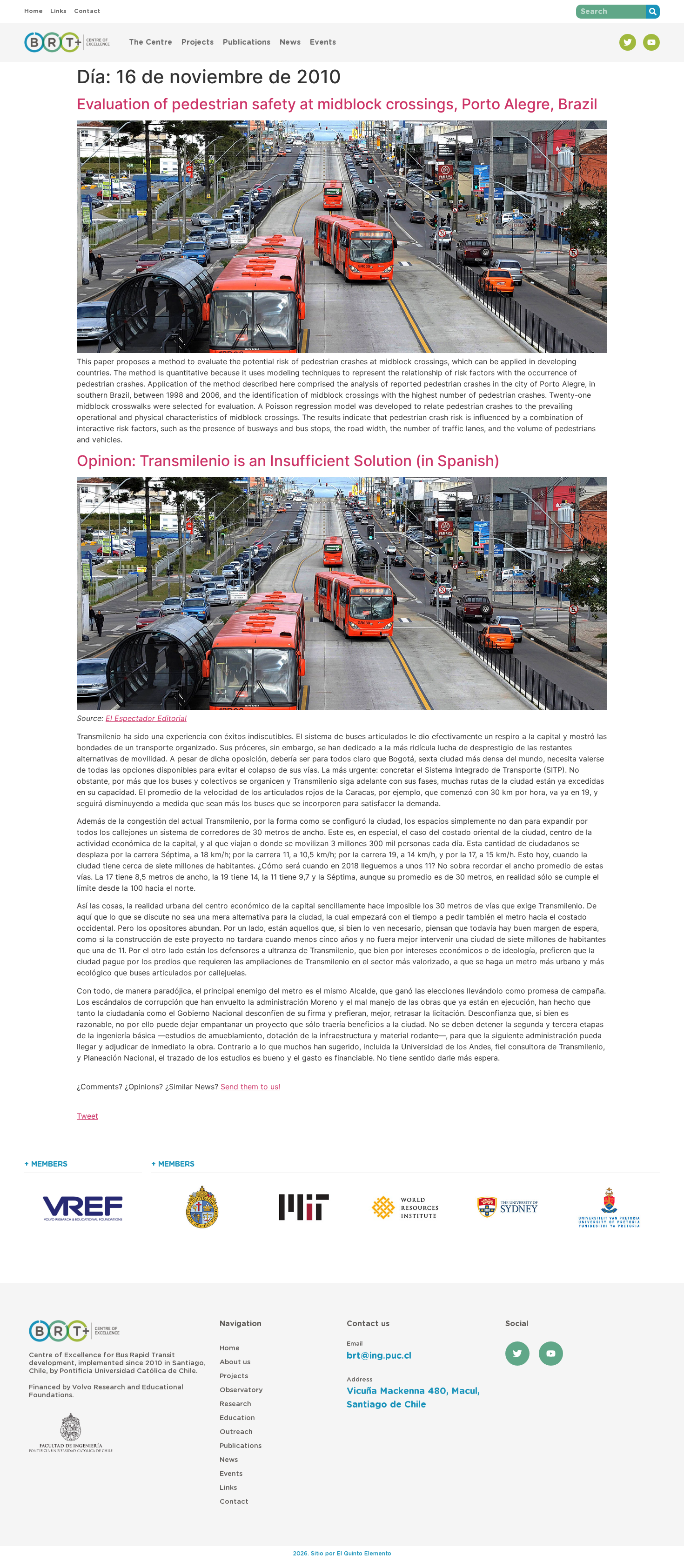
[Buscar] (653, 12)
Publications (246, 42)
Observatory (241, 1390)
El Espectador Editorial (146, 718)
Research (235, 1404)
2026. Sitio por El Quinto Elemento (342, 1553)
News (290, 42)
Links (228, 1487)
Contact (234, 1501)
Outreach (236, 1431)
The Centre (150, 42)
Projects (197, 42)
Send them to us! (250, 1086)
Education (237, 1417)
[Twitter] (627, 42)
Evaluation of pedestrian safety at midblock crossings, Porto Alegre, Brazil (337, 104)
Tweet (87, 1116)
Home (230, 1348)
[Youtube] (651, 42)
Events (323, 42)
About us (235, 1362)
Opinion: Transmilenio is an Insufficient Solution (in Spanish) (288, 461)
